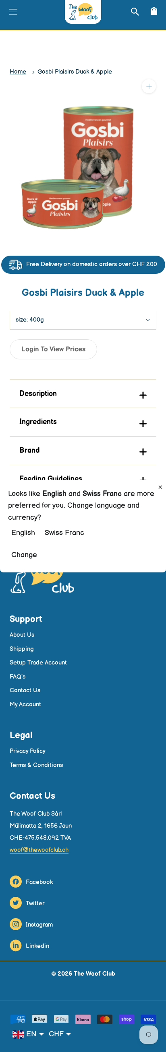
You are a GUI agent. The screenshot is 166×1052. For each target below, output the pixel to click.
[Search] (134, 11)
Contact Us (25, 690)
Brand (29, 450)
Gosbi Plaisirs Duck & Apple (74, 72)
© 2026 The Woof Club (83, 974)
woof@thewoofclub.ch (39, 850)
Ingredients (38, 422)
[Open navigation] (12, 11)
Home (18, 72)
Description (38, 394)
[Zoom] (149, 86)
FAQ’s (17, 677)
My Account (25, 704)
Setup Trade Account (38, 662)
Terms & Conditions (36, 765)
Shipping (22, 649)
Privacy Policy (28, 751)
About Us (22, 635)
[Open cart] (153, 11)
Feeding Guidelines (50, 479)
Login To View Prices (53, 349)
